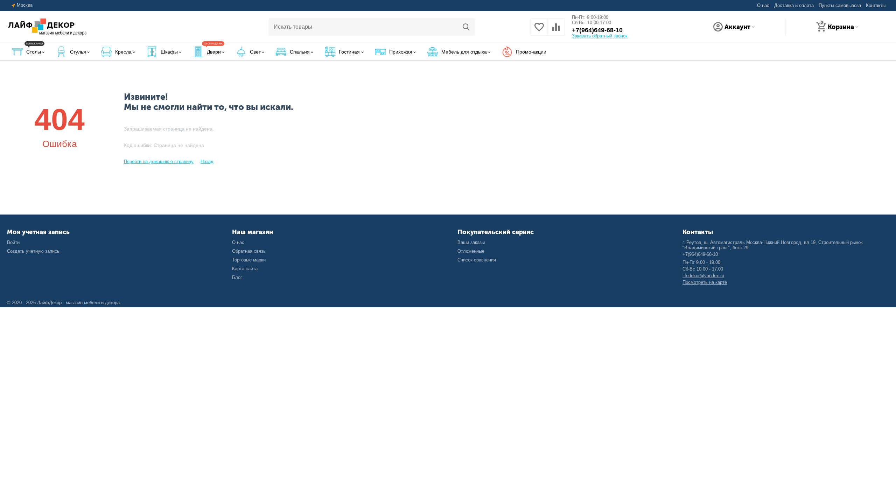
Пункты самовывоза (840, 5)
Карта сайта (245, 268)
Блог (237, 277)
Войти (13, 242)
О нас (763, 5)
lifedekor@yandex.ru (703, 275)
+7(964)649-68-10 (597, 30)
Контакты (876, 5)
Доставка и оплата (794, 5)
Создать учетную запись (33, 251)
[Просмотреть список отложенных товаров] (539, 30)
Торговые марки (249, 259)
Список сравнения (476, 259)
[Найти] (466, 27)
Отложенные (470, 251)
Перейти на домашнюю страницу (159, 161)
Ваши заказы (471, 242)
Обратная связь (249, 251)
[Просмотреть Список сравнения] (556, 30)
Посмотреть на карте (704, 282)
